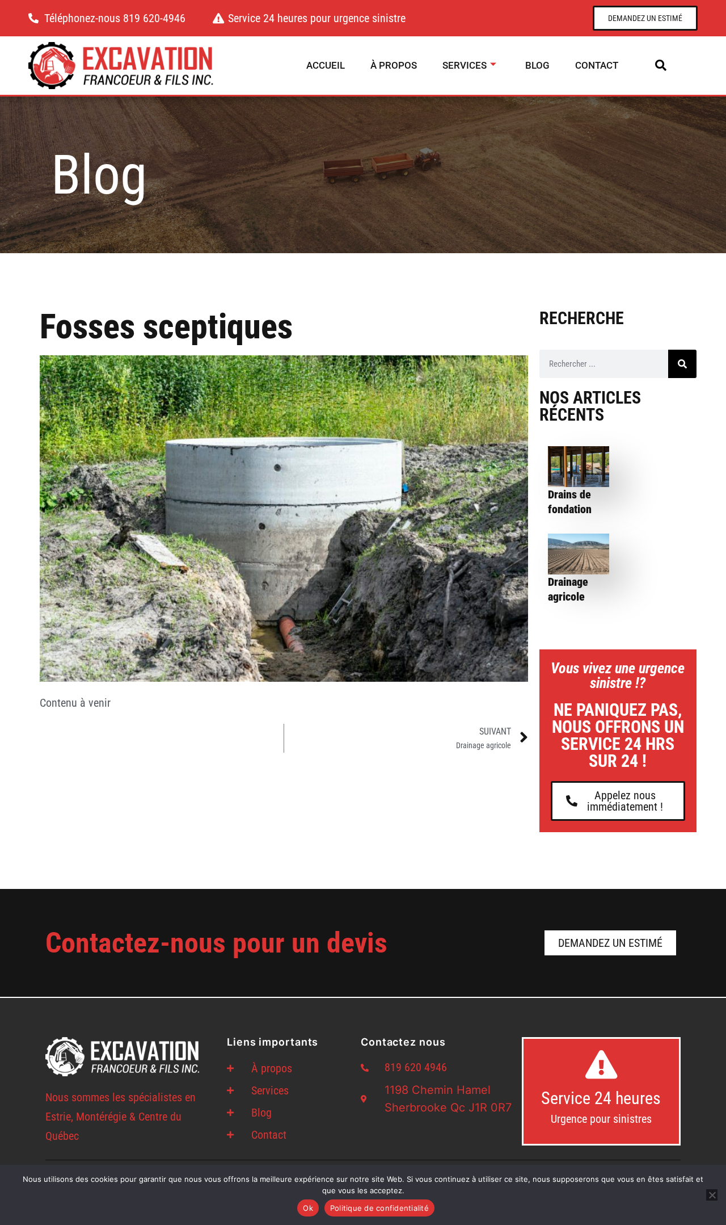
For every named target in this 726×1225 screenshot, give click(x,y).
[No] (711, 1195)
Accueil (325, 65)
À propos (393, 65)
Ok (308, 1208)
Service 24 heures (601, 1098)
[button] (660, 65)
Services (464, 65)
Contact (596, 65)
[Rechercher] (682, 364)
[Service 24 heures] (601, 1064)
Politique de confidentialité (379, 1208)
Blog (537, 65)
